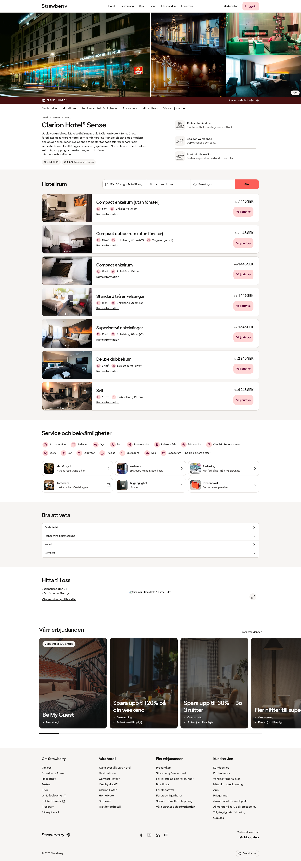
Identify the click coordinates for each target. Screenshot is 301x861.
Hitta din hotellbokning (228, 784)
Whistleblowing (52, 796)
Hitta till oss (150, 108)
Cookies (218, 818)
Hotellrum (69, 108)
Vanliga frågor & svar (226, 779)
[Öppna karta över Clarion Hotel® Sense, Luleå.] (252, 596)
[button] (67, 208)
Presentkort (163, 768)
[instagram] (149, 835)
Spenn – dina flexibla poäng (174, 801)
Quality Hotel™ (108, 784)
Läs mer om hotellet (54, 154)
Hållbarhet (49, 779)
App (216, 790)
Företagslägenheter (169, 796)
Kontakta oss (221, 773)
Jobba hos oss (51, 801)
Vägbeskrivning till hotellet (59, 599)
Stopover (105, 801)
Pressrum (48, 807)
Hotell (45, 117)
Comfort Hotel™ (109, 779)
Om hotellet (49, 108)
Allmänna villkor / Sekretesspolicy (234, 807)
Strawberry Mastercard (171, 773)
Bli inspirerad (50, 812)
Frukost (46, 784)
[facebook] (141, 835)
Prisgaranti (220, 796)
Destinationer (108, 773)
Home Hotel (106, 796)
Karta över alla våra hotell (115, 768)
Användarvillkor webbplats (230, 801)
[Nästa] (87, 207)
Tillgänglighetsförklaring (229, 812)
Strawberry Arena (53, 773)
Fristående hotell (110, 807)
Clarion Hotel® (108, 790)
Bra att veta (130, 108)
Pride (45, 790)
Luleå (68, 117)
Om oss (47, 768)
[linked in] (158, 835)
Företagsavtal (165, 790)
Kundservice (221, 768)
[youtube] (166, 835)
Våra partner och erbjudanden (175, 807)
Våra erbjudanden (175, 108)
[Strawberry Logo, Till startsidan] (54, 6)
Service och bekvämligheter (99, 108)
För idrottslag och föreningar (175, 779)
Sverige (56, 117)
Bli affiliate (162, 784)
